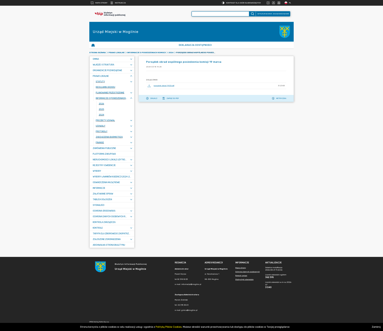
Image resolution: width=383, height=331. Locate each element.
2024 (171, 52)
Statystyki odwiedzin (244, 279)
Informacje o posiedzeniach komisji (146, 52)
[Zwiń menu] (131, 76)
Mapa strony (101, 3)
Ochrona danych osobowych (247, 272)
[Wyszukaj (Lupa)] (252, 14)
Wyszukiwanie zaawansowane (273, 14)
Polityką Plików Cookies (169, 326)
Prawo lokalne (116, 52)
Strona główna (97, 52)
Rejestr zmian (241, 276)
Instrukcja (120, 3)
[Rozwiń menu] (131, 59)
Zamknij (376, 326)
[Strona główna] (93, 45)
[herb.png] (284, 31)
